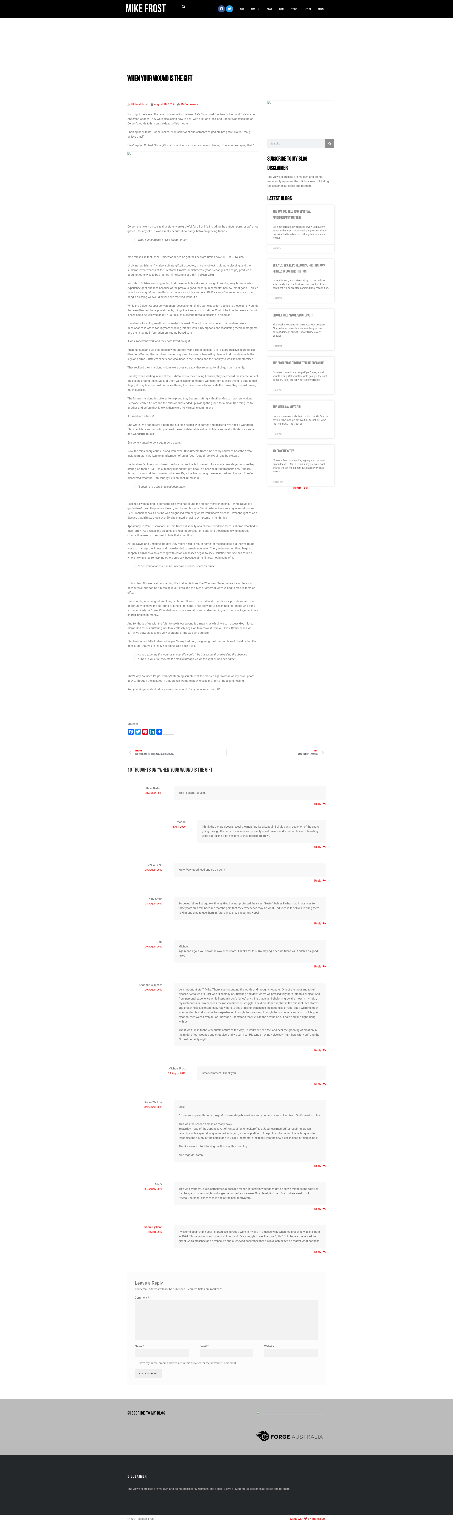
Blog (253, 8)
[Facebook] (221, 8)
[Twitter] (229, 8)
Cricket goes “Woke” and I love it (293, 315)
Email (204, 1346)
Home (242, 8)
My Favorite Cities (283, 451)
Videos (321, 8)
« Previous (296, 488)
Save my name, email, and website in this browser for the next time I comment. (188, 1363)
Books (281, 8)
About (269, 8)
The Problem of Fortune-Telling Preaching (298, 363)
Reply (317, 803)
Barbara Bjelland (152, 1227)
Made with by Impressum (308, 1518)
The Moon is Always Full (287, 407)
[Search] (329, 143)
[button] (183, 6)
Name (139, 1346)
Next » (307, 488)
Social (308, 8)
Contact (294, 8)
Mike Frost (146, 9)
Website (269, 1346)
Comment (142, 1297)
